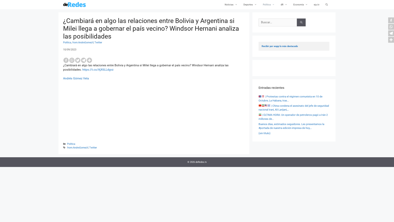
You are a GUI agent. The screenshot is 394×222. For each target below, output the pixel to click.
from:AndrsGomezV (82, 42)
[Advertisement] (154, 115)
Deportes (248, 4)
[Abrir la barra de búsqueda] (326, 4)
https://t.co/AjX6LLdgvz (97, 69)
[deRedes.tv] (74, 4)
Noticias (229, 4)
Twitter (98, 42)
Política (267, 4)
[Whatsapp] (71, 60)
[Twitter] (77, 60)
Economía (298, 4)
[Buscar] (301, 22)
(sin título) (264, 133)
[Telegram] (83, 60)
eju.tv (316, 4)
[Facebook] (66, 60)
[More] (89, 60)
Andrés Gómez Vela (76, 78)
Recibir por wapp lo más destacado (280, 46)
